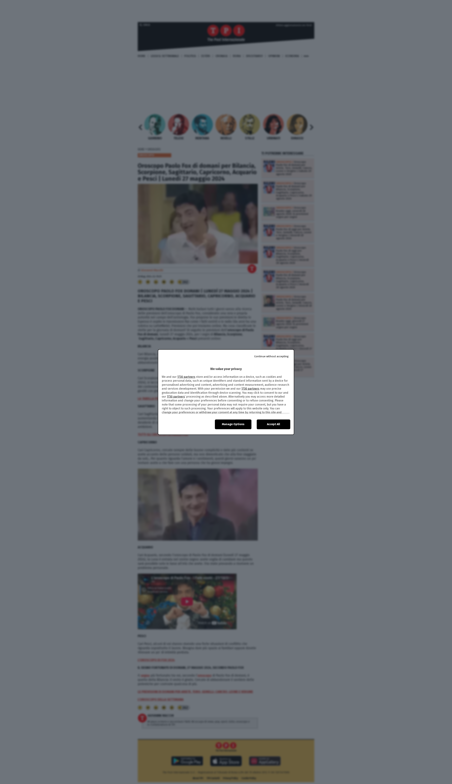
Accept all (273, 424)
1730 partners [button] (186, 376)
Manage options (233, 424)
